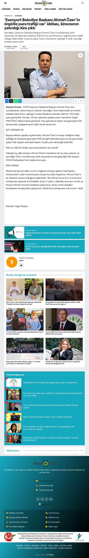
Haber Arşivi (53, 526)
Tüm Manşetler (54, 522)
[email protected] (46, 481)
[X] (42, 499)
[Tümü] (82, 450)
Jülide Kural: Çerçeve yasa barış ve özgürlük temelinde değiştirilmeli (63, 363)
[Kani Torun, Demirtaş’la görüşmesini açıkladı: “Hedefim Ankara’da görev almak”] (25, 289)
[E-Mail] (21, 265)
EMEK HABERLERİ (50, 548)
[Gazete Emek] (43, 3)
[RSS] (51, 499)
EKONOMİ (27, 9)
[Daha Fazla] (20, 101)
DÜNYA (16, 9)
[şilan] (11, 262)
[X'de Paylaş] (11, 101)
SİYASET (38, 9)
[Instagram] (47, 499)
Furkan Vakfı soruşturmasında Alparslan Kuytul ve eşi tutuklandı (24, 333)
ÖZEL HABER (50, 9)
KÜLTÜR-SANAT (66, 9)
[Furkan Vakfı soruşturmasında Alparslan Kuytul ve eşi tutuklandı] (25, 319)
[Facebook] (38, 499)
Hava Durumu (54, 513)
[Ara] (82, 3)
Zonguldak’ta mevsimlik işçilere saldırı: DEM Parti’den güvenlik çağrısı (63, 303)
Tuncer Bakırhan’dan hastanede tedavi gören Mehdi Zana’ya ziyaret (63, 333)
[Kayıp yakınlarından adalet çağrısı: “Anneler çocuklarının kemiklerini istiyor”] (25, 349)
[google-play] (44, 504)
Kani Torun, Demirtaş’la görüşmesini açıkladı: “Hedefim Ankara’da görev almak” (23, 303)
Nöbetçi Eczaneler (16, 513)
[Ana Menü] (5, 3)
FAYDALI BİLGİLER (65, 548)
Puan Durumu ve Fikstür (18, 522)
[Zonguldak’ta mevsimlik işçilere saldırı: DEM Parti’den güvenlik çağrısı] (64, 289)
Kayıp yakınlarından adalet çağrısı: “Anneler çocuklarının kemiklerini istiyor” (23, 363)
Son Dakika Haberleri (17, 526)
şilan (21, 260)
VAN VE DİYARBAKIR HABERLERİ (29, 548)
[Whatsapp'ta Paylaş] (15, 101)
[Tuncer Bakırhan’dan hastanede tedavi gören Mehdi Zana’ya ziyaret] (64, 319)
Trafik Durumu (53, 517)
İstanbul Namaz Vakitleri (18, 517)
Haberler (8, 16)
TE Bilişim (50, 555)
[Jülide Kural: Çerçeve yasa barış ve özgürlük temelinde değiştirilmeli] (64, 349)
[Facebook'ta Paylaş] (6, 101)
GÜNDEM (6, 9)
